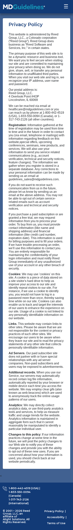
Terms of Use (56, 523)
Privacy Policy (54, 511)
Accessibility (55, 517)
